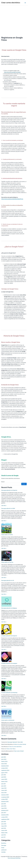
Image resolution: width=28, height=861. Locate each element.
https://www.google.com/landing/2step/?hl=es (12, 199)
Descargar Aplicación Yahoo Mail (15, 742)
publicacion (4, 849)
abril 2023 (3, 777)
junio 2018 (3, 806)
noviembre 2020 (5, 797)
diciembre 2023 (5, 766)
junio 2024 (3, 759)
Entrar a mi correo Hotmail (20, 744)
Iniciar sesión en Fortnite (7, 534)
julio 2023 (3, 774)
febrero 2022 (4, 781)
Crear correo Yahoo (10, 748)
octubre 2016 (4, 817)
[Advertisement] (14, 21)
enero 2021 (4, 792)
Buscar (2, 481)
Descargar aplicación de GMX (8, 508)
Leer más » (3, 505)
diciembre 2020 (5, 794)
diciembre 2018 (4, 801)
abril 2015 (3, 835)
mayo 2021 (4, 788)
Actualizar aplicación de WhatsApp (9, 692)
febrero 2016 (4, 832)
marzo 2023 (4, 779)
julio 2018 (3, 803)
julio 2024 (3, 757)
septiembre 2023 (5, 770)
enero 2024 (4, 763)
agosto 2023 (4, 772)
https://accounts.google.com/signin (12, 72)
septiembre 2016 (5, 819)
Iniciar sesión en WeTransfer (7, 720)
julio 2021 (3, 783)
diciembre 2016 (4, 815)
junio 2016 (3, 823)
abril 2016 (3, 828)
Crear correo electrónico (10, 3)
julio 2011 (3, 837)
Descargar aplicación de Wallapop (9, 608)
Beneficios (3, 843)
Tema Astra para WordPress (14, 858)
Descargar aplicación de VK (7, 580)
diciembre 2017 (4, 810)
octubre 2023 (4, 768)
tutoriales (3, 852)
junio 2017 (3, 812)
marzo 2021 (4, 790)
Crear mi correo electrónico (15, 746)
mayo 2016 (4, 826)
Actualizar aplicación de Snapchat (9, 635)
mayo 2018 (4, 808)
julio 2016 (3, 821)
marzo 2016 (4, 830)
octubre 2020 (4, 799)
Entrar (2, 847)
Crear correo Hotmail (18, 751)
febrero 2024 (4, 761)
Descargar (3, 845)
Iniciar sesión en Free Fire (7, 562)
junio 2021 (3, 786)
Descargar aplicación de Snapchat (9, 490)
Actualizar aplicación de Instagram (9, 663)
